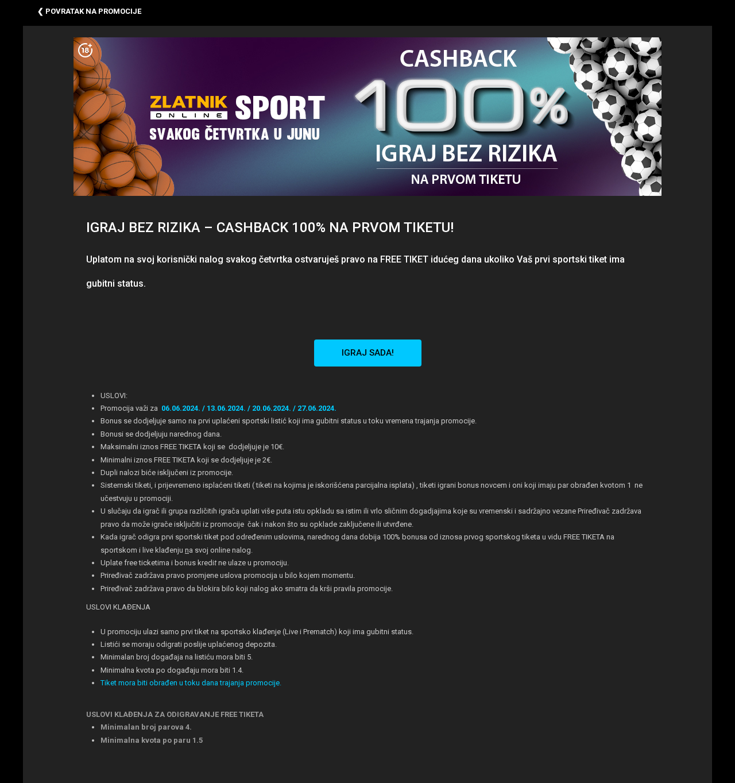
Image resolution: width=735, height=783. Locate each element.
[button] (367, 353)
